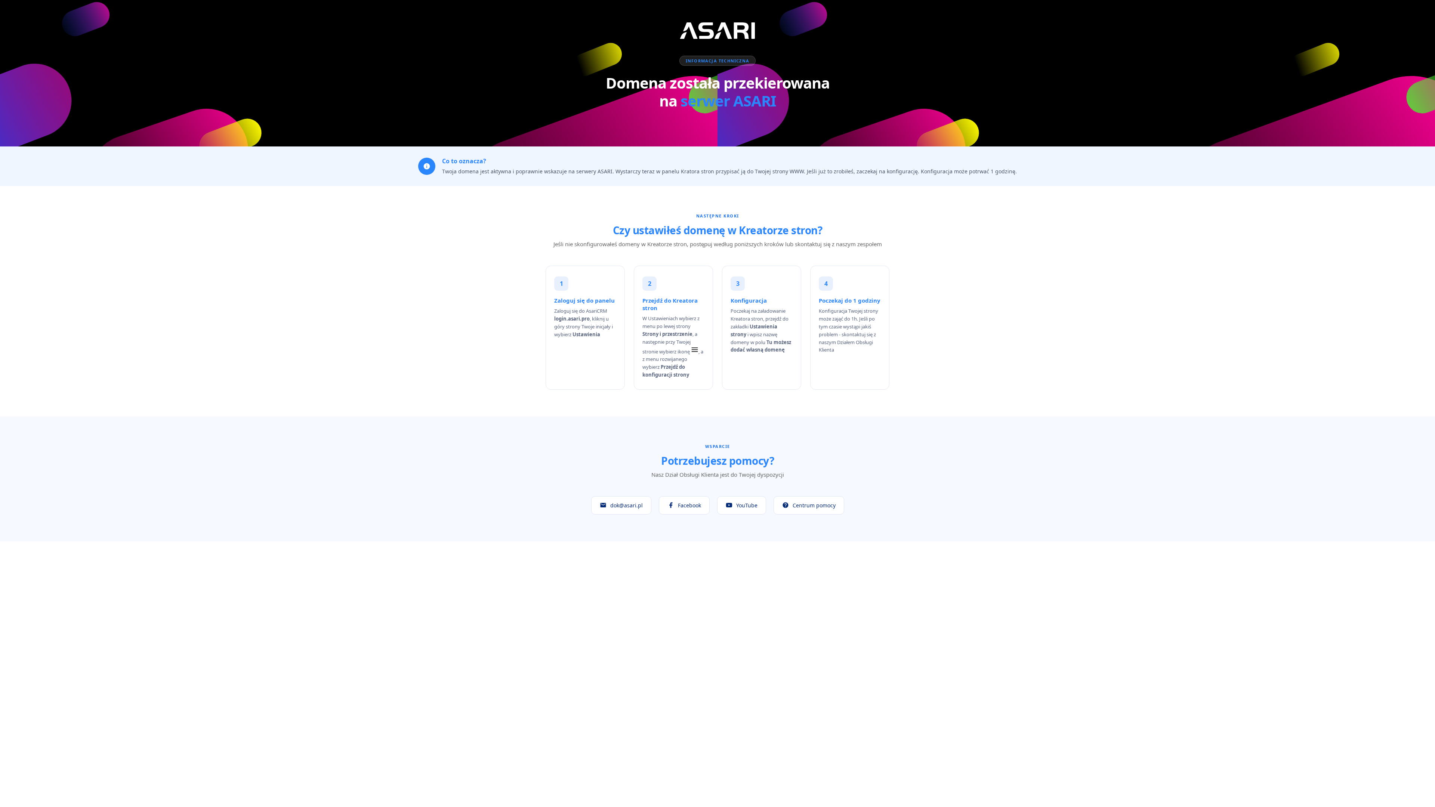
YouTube (746, 505)
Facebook (689, 505)
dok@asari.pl (626, 505)
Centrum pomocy (814, 505)
